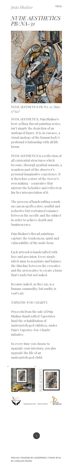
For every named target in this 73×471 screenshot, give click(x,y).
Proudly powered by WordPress (28, 457)
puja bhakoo (22, 7)
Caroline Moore (23, 461)
